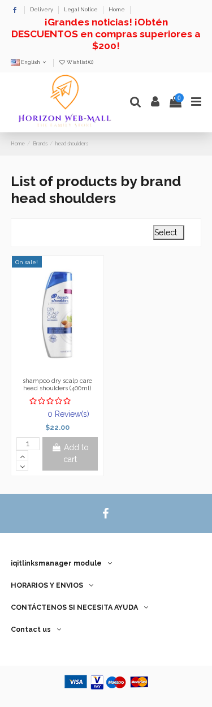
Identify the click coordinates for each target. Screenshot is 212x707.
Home (117, 9)
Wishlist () (79, 62)
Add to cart (76, 453)
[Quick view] (73, 369)
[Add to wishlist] (41, 369)
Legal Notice (81, 9)
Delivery (42, 9)
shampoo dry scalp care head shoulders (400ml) (57, 384)
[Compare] (57, 369)
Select (168, 232)
